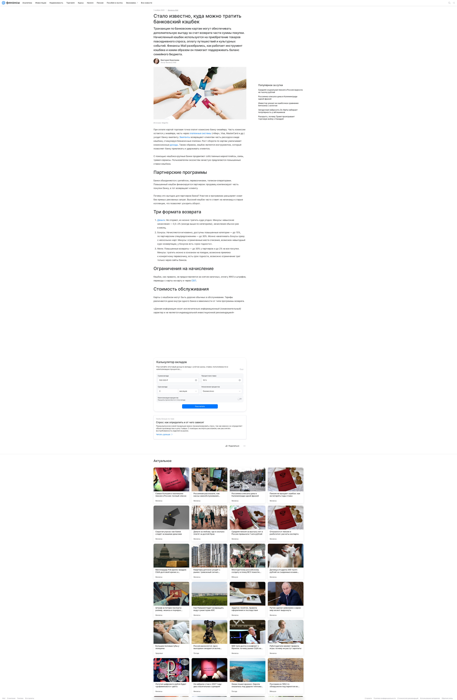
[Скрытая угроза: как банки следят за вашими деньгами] (171, 523)
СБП (193, 280)
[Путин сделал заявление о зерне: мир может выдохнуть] (285, 600)
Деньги (161, 220)
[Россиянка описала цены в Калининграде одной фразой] (247, 485)
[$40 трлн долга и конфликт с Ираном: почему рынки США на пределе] (247, 638)
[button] (200, 93)
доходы (174, 145)
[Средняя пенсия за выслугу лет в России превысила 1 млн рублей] (247, 523)
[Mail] (3, 3)
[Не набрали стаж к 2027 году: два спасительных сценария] (209, 676)
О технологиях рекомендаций (407, 698)
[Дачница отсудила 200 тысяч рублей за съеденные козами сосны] (285, 561)
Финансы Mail (173, 10)
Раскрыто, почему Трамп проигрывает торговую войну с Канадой (276, 117)
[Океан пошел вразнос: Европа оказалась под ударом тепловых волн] (247, 676)
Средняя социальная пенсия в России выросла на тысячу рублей (280, 91)
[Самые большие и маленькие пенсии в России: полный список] (171, 485)
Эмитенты (184, 137)
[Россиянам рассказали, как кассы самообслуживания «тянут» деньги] (209, 485)
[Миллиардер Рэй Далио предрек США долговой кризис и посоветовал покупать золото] (171, 561)
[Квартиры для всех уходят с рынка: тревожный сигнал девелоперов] (209, 561)
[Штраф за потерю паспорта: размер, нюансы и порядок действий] (171, 600)
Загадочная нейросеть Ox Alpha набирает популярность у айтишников (278, 111)
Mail (3, 698)
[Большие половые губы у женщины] (171, 638)
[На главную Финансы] (12, 3)
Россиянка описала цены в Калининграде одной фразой (277, 97)
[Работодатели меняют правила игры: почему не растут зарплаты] (285, 638)
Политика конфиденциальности (385, 698)
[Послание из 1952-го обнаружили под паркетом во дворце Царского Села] (285, 676)
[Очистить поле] (196, 380)
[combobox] (186, 391)
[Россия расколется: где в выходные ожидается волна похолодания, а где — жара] (209, 638)
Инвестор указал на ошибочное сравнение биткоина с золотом (278, 104)
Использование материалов (430, 698)
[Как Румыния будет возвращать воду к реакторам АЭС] (209, 600)
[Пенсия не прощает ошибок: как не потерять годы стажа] (285, 485)
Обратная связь (447, 698)
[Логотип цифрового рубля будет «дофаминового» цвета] (171, 676)
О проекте (368, 698)
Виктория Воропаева (170, 60)
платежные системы (200, 133)
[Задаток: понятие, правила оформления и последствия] (247, 600)
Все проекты (29, 698)
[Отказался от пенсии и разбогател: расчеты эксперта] (285, 523)
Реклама (20, 698)
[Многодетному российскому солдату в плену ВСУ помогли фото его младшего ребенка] (247, 561)
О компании (11, 698)
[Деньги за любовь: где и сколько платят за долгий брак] (209, 523)
